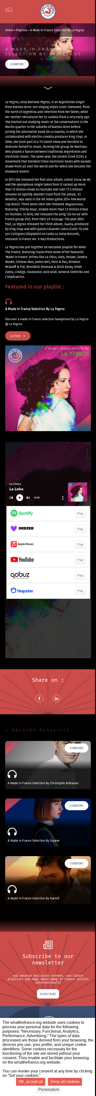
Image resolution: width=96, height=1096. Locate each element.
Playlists (21, 30)
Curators (17, 64)
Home (9, 30)
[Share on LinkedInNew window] (57, 704)
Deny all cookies (65, 1082)
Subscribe (48, 994)
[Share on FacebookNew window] (39, 704)
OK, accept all (30, 1082)
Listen (15, 336)
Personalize (48, 1089)
